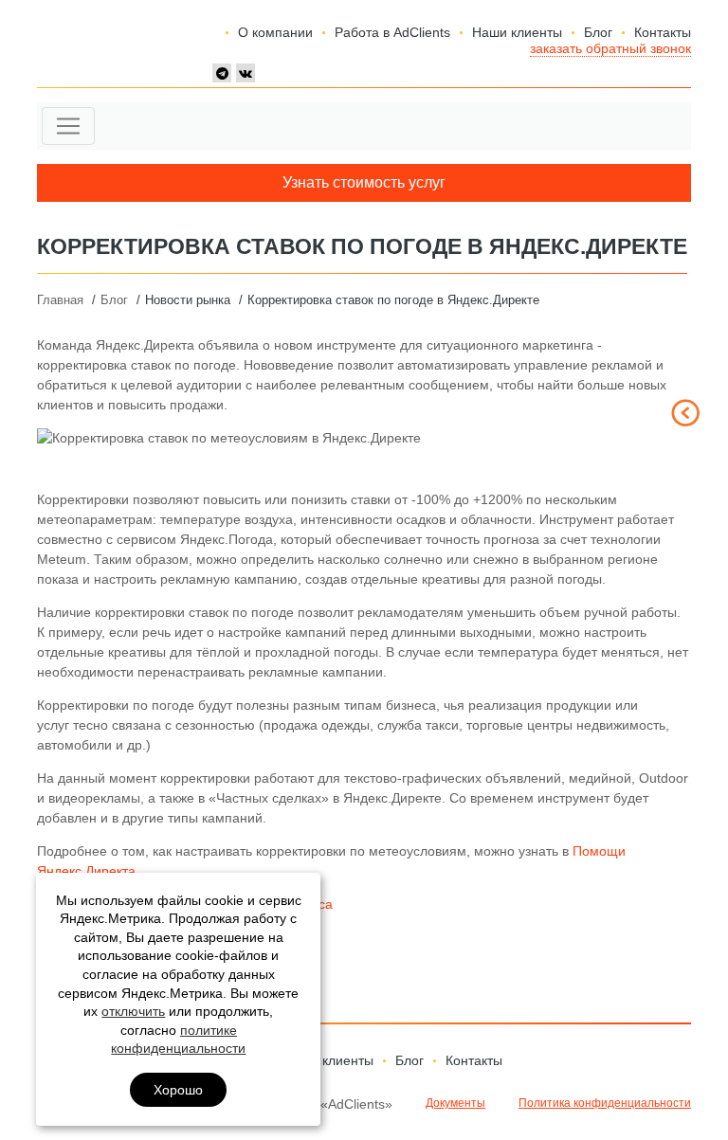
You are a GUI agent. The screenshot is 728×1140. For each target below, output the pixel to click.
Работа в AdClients (392, 32)
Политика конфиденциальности (605, 1103)
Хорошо (178, 1089)
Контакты (662, 32)
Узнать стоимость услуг (364, 182)
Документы (455, 1103)
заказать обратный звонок (610, 48)
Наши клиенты (517, 32)
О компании (275, 32)
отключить (133, 1011)
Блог (598, 32)
